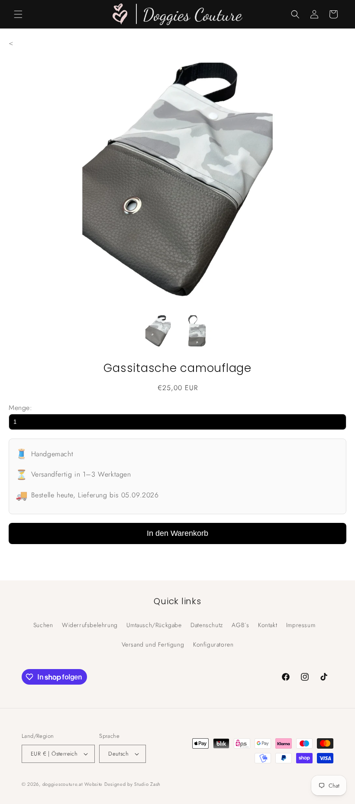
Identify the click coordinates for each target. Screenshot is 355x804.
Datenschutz (206, 625)
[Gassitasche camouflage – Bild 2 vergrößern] (197, 333)
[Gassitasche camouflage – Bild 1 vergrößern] (158, 333)
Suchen (43, 625)
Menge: (20, 408)
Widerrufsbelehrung (90, 625)
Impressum (300, 625)
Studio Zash (147, 784)
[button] (18, 14)
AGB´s (240, 625)
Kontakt (267, 625)
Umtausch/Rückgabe (153, 625)
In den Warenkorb (177, 533)
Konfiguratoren (213, 644)
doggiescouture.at (62, 784)
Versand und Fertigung (153, 644)
